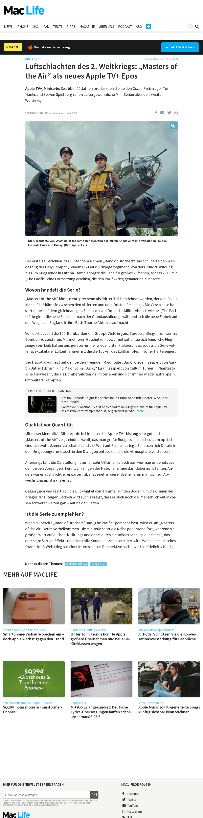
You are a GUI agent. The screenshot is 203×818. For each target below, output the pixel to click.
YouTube (133, 805)
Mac (35, 26)
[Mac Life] (51, 815)
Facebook (133, 794)
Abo (139, 26)
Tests (58, 26)
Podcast (125, 26)
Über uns (106, 26)
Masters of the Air (78, 564)
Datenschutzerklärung (47, 805)
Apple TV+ (100, 564)
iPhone (22, 26)
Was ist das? (171, 59)
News (8, 26)
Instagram (134, 811)
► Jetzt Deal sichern (180, 47)
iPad (45, 26)
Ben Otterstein (39, 112)
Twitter (132, 800)
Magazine (87, 26)
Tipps (71, 26)
